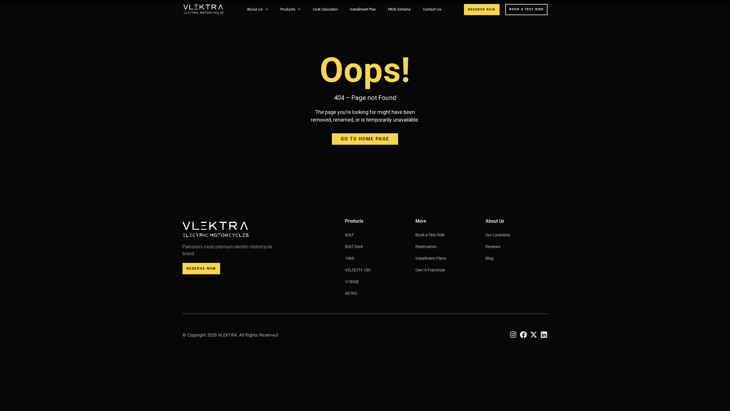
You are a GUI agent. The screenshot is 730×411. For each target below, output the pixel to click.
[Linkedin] (544, 334)
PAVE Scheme (399, 9)
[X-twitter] (533, 334)
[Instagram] (513, 334)
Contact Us (432, 9)
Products (287, 9)
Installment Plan (363, 9)
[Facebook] (523, 334)
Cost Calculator (325, 9)
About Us (255, 9)
